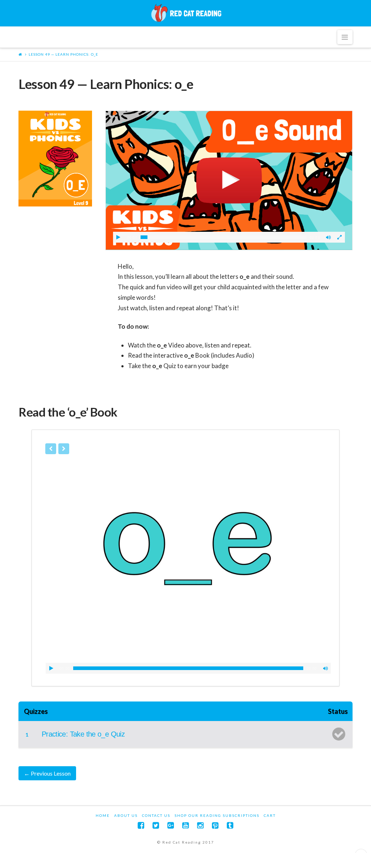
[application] (188, 668)
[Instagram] (200, 825)
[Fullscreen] (339, 237)
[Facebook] (141, 825)
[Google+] (170, 825)
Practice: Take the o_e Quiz (83, 734)
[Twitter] (156, 825)
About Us (126, 815)
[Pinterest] (215, 825)
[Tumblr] (230, 825)
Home (103, 815)
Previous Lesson (47, 773)
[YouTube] (185, 825)
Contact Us (156, 815)
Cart (270, 815)
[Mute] (328, 237)
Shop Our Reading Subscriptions (217, 815)
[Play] (118, 237)
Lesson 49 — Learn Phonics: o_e (63, 54)
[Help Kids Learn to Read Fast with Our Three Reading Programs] (185, 13)
